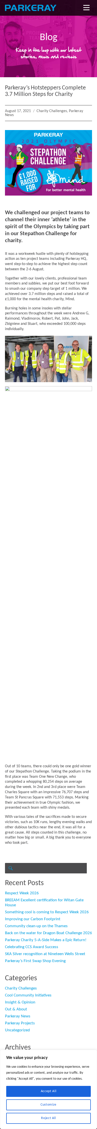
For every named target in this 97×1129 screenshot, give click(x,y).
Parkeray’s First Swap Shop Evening (35, 961)
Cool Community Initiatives (28, 995)
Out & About (16, 1009)
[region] (48, 1089)
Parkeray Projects (20, 1023)
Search (10, 868)
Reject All (48, 1118)
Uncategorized (17, 1030)
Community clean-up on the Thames (36, 926)
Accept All (48, 1091)
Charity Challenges (52, 111)
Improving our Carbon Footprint (32, 919)
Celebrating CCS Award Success (31, 947)
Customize (48, 1105)
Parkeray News (17, 1016)
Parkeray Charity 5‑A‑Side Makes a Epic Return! (46, 940)
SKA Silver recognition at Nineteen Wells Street (45, 954)
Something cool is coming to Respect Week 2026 (47, 912)
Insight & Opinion (20, 1002)
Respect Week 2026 (22, 893)
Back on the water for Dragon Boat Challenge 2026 (48, 933)
